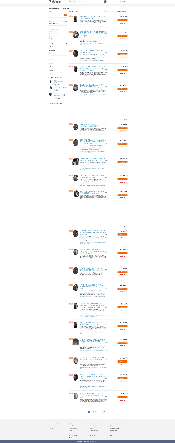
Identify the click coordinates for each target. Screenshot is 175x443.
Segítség (91, 428)
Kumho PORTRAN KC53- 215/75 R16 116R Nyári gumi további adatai (92, 185)
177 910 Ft (123, 67)
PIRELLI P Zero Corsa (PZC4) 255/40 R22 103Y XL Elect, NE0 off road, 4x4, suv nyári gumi (93, 68)
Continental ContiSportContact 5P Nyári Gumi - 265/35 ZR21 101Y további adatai (92, 169)
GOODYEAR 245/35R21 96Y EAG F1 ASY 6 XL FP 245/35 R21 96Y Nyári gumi (92, 341)
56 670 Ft (123, 17)
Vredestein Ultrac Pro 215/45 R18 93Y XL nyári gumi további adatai (92, 26)
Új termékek (71, 425)
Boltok (70, 433)
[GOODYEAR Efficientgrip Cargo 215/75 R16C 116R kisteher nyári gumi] (75, 395)
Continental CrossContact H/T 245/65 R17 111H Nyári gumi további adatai (92, 95)
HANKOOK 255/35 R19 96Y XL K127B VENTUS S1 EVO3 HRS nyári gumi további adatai (92, 297)
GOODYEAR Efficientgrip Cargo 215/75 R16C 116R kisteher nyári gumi (92, 395)
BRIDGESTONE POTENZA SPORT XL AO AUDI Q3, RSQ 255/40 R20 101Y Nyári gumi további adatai (92, 44)
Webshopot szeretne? (114, 433)
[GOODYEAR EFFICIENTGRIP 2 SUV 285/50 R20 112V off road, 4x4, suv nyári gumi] (75, 233)
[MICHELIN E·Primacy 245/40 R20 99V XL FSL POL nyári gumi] (75, 193)
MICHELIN (52, 31)
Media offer (112, 437)
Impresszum (92, 435)
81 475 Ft (123, 85)
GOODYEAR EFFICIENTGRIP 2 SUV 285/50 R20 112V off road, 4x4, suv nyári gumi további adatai (93, 243)
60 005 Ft (123, 51)
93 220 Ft (123, 322)
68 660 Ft (123, 285)
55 (50, 53)
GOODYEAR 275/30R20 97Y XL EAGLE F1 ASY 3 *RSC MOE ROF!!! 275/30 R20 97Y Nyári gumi (92, 305)
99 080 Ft (123, 268)
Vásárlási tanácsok (93, 425)
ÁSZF (111, 435)
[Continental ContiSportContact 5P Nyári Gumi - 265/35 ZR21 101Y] (75, 161)
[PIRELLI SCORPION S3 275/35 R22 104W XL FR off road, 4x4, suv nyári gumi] (75, 377)
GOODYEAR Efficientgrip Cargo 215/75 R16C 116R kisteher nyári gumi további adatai (93, 405)
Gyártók (70, 430)
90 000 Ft (123, 159)
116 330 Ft (123, 231)
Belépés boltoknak (114, 425)
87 (104, 411)
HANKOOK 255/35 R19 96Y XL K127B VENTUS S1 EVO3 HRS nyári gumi (93, 287)
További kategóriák (73, 435)
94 (50, 66)
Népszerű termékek (73, 428)
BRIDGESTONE (53, 33)
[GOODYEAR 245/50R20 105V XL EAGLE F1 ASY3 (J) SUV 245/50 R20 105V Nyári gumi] (75, 252)
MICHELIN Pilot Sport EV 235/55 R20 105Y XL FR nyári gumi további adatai (92, 333)
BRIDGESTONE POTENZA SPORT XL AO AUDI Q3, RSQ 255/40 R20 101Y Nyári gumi (93, 34)
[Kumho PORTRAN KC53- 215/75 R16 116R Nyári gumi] (75, 178)
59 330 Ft (123, 358)
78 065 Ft (123, 394)
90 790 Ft (123, 191)
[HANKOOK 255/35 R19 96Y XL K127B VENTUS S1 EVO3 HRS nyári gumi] (75, 287)
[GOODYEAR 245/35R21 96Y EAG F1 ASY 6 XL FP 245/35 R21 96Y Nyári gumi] (75, 341)
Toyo (51, 38)
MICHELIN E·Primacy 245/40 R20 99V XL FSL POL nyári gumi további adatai (92, 201)
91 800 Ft (123, 339)
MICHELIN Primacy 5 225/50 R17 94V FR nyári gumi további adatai (92, 60)
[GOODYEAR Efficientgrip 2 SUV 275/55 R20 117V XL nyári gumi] (75, 270)
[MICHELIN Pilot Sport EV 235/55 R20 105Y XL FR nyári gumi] (75, 324)
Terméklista (71, 437)
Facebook (51, 428)
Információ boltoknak (114, 428)
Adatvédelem (92, 433)
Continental (52, 29)
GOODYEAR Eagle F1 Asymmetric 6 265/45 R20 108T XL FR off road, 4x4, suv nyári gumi (93, 142)
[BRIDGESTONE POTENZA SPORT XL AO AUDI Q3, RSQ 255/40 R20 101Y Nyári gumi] (75, 34)
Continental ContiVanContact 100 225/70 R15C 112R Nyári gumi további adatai (93, 368)
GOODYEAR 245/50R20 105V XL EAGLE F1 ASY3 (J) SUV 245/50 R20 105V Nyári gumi (93, 251)
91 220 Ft (123, 32)
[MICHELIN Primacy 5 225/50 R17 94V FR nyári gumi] (75, 53)
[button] (122, 1)
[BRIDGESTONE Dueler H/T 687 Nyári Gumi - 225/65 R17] (75, 126)
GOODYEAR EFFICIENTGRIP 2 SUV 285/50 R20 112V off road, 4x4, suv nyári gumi (93, 232)
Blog (49, 425)
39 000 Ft (123, 124)
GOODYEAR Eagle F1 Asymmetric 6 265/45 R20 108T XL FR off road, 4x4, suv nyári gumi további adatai (92, 152)
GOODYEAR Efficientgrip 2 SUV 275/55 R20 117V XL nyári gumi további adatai (93, 278)
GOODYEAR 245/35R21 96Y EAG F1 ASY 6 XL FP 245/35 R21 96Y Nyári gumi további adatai (93, 351)
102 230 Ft (123, 140)
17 (50, 59)
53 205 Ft (123, 176)
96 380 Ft (123, 250)
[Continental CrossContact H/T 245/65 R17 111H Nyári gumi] (75, 87)
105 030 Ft (123, 375)
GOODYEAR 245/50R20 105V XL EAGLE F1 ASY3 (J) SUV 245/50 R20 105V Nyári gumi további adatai (93, 262)
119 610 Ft (123, 304)
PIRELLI (52, 36)
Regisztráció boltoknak (114, 430)
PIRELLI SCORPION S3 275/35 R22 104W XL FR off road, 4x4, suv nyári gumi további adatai (93, 387)
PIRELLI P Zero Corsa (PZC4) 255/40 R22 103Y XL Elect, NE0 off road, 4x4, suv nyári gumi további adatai (92, 79)
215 (51, 46)
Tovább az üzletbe (122, 35)
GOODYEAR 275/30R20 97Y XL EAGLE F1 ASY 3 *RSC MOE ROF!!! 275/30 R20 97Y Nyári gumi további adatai (92, 316)
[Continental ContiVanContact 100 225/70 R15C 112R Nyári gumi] (75, 360)
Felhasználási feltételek (94, 430)
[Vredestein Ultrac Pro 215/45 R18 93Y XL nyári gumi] (75, 18)
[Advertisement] (134, 28)
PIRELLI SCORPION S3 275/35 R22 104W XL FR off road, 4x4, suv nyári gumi (93, 376)
